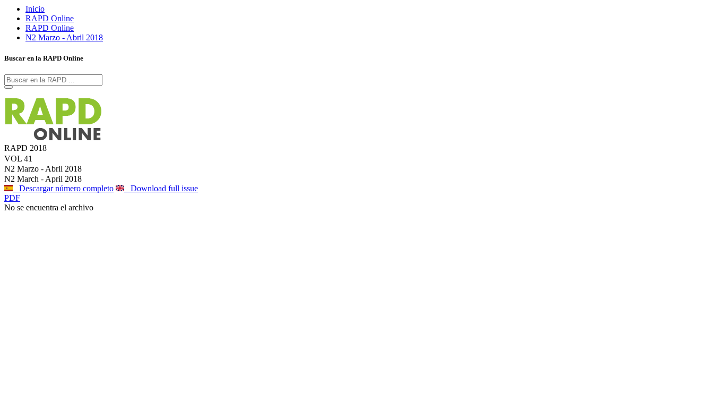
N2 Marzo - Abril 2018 (64, 37)
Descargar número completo (63, 188)
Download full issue (161, 188)
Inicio (35, 8)
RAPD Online (49, 18)
